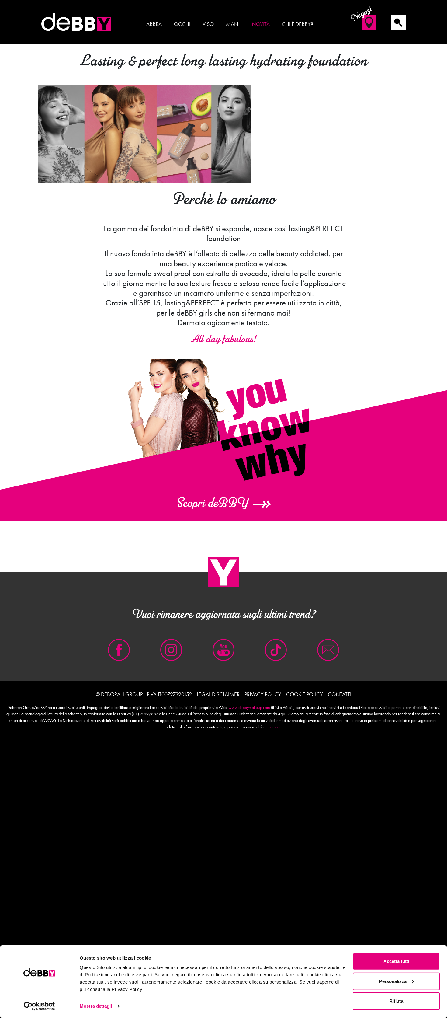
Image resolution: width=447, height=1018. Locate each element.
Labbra (153, 24)
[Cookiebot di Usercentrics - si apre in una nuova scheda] (39, 1006)
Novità (261, 24)
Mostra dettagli (96, 1006)
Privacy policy (262, 694)
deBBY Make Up (76, 22)
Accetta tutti (396, 961)
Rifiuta (396, 1001)
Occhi (182, 24)
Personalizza (393, 981)
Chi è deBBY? (297, 24)
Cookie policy (304, 694)
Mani (233, 24)
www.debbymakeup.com (249, 707)
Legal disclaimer (218, 694)
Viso (208, 24)
